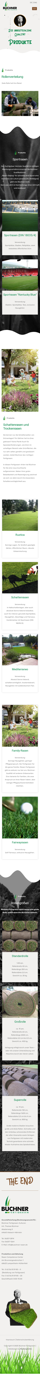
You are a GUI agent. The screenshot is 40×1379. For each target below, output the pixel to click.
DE (31, 3)
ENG (35, 3)
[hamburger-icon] (34, 8)
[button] (4, 380)
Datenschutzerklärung (25, 1340)
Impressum (10, 1340)
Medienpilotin (26, 1349)
